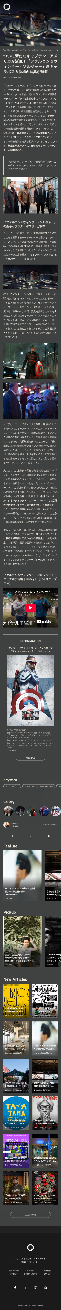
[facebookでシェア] (12, 836)
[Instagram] (35, 1287)
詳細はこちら (31, 758)
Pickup (9, 912)
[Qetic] (7, 7)
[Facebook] (15, 1287)
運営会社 (47, 1274)
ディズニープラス (12, 786)
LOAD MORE (30, 1214)
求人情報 (47, 1270)
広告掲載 (30, 1270)
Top (4, 50)
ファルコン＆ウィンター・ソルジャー (39, 786)
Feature (10, 846)
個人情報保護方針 (30, 1274)
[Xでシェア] (30, 836)
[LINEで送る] (49, 836)
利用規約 (14, 1274)
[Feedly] (46, 1287)
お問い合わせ (14, 1270)
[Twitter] (25, 1287)
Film (8, 50)
